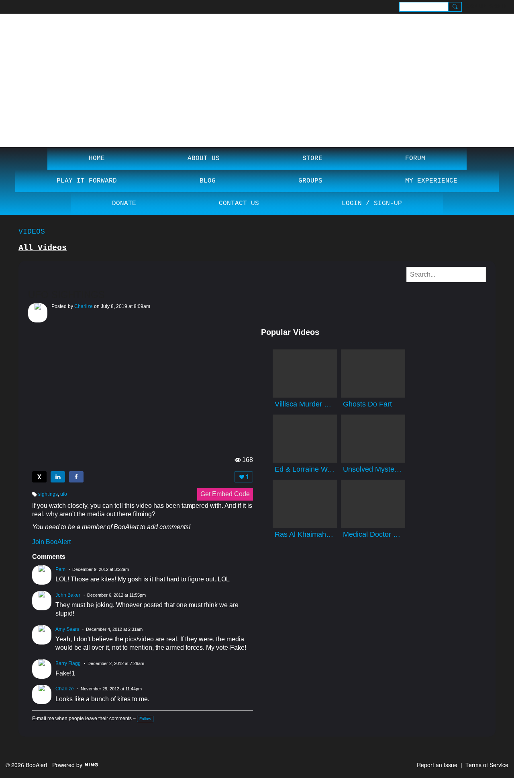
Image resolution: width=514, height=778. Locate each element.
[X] (39, 476)
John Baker (67, 595)
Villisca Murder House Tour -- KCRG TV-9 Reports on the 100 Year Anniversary (305, 404)
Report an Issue (437, 765)
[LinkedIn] (58, 476)
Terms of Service (486, 765)
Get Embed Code (225, 494)
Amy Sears (67, 629)
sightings (48, 494)
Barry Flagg (68, 663)
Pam (60, 569)
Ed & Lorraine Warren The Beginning (305, 469)
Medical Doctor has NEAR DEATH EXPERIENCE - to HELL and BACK (373, 534)
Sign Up (475, 6)
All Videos (42, 247)
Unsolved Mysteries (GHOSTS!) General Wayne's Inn (373, 469)
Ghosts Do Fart (367, 404)
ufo (63, 494)
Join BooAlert (51, 541)
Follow (145, 718)
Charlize (83, 306)
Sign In (498, 6)
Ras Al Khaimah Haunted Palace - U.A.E (305, 534)
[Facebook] (76, 476)
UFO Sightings (66, 294)
